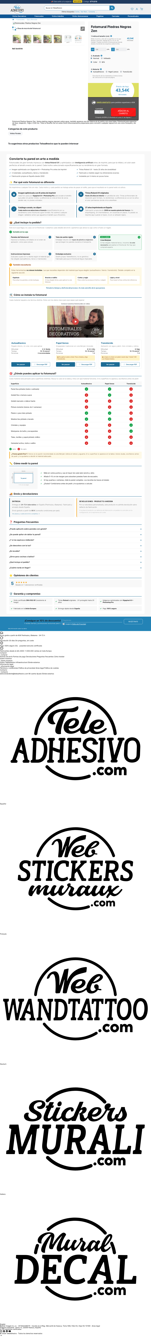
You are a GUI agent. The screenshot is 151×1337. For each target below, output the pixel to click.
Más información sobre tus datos (17, 628)
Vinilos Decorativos (19, 16)
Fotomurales (39, 16)
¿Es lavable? (14, 551)
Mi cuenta (32, 674)
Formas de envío (6, 657)
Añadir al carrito (123, 112)
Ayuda (39, 674)
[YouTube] (9, 1332)
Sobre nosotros (6, 661)
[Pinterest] (7, 1332)
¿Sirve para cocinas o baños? (21, 556)
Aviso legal (40, 668)
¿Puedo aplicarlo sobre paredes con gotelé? (28, 529)
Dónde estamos (34, 662)
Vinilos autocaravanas (80, 16)
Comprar (4, 655)
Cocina (77, 12)
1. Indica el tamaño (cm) (100, 36)
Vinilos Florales (15, 133)
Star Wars (84, 12)
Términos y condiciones (9, 668)
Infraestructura (21, 662)
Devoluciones (31, 657)
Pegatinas (99, 16)
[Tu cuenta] (137, 9)
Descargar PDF (42, 364)
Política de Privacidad (79, 624)
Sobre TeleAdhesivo (7, 662)
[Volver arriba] (1, 1336)
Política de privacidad (27, 668)
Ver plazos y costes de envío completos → (26, 514)
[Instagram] (1, 1332)
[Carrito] (141, 9)
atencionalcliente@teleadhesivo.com (14, 674)
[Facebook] (4, 1332)
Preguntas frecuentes (45, 657)
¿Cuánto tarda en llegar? (19, 568)
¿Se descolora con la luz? (20, 545)
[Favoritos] (132, 9)
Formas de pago (19, 657)
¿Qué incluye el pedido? (19, 562)
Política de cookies (51, 668)
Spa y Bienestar (32, 19)
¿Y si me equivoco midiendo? (21, 540)
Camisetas (115, 16)
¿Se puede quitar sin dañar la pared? (25, 534)
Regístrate (133, 621)
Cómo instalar (59, 657)
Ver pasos (20, 364)
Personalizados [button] (133, 16)
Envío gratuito (104, 102)
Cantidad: (99, 109)
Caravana (91, 12)
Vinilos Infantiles (58, 16)
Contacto (4, 672)
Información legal (7, 666)
